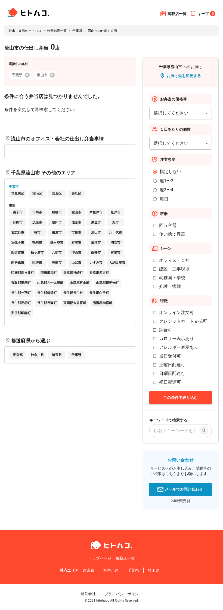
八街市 (57, 252)
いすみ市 (96, 262)
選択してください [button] (171, 113)
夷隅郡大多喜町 (74, 303)
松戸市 (115, 212)
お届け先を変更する (184, 75)
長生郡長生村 (73, 293)
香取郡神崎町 (73, 273)
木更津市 (96, 212)
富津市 (96, 242)
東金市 (96, 222)
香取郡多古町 (99, 273)
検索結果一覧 (57, 31)
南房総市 (17, 262)
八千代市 (115, 232)
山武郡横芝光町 (107, 283)
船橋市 (57, 212)
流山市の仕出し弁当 (102, 31)
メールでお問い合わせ (184, 489)
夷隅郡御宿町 (102, 303)
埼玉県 (57, 355)
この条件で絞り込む (180, 397)
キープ (205, 13)
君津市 (76, 242)
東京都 (18, 355)
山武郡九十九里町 (50, 283)
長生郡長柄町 (21, 303)
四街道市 (17, 252)
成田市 (57, 222)
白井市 (96, 252)
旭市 (115, 222)
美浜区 (76, 193)
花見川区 (17, 193)
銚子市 (18, 212)
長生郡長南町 (47, 303)
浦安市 (115, 242)
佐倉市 (76, 222)
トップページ (99, 558)
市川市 (37, 212)
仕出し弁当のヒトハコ (25, 31)
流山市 (96, 232)
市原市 (76, 232)
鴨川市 (37, 242)
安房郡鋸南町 (21, 313)
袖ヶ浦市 (37, 252)
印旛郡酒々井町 (22, 273)
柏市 (37, 232)
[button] (20, 75)
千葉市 (14, 187)
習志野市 (17, 232)
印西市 (76, 252)
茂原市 (37, 222)
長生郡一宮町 (21, 293)
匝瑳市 (37, 262)
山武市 (76, 262)
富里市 (115, 252)
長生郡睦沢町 (47, 293)
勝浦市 (57, 232)
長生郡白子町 (99, 293)
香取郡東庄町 (21, 283)
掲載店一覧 (177, 13)
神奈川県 (37, 355)
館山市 (76, 212)
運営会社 (88, 593)
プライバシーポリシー (123, 594)
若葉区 (57, 193)
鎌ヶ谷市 (56, 242)
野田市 (18, 222)
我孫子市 (17, 242)
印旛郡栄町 (49, 273)
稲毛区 (37, 193)
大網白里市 (117, 262)
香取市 (57, 262)
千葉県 (77, 31)
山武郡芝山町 (79, 283)
